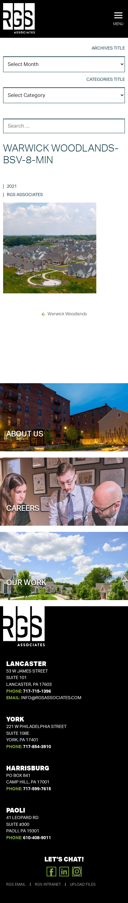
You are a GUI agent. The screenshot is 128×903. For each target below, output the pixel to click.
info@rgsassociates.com (51, 698)
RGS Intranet (48, 884)
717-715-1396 (37, 691)
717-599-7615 (37, 789)
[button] (118, 19)
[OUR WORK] (64, 588)
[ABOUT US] (64, 440)
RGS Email (16, 884)
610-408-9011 (37, 838)
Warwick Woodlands (67, 314)
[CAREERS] (64, 514)
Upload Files (83, 884)
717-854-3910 (37, 747)
